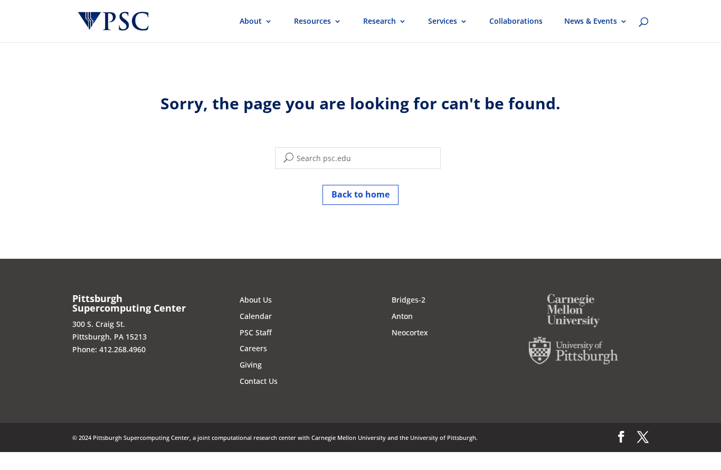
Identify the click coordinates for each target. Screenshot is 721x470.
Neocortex (410, 332)
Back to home (360, 194)
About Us (256, 300)
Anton (402, 316)
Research (379, 21)
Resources (312, 21)
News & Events (590, 21)
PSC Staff (256, 332)
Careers (253, 348)
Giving (251, 365)
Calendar (256, 316)
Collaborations (516, 21)
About (251, 21)
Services (442, 21)
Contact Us (259, 381)
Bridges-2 (408, 300)
